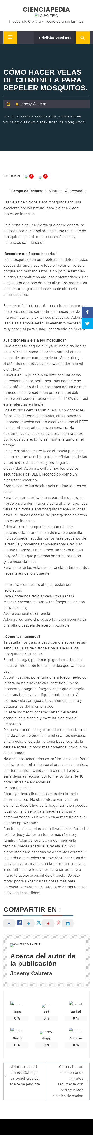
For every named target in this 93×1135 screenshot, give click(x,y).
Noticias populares (56, 37)
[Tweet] (87, 323)
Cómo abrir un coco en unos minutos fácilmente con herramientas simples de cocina (67, 1081)
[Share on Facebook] (87, 312)
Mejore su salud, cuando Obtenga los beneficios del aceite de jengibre (25, 1075)
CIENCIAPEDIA (46, 9)
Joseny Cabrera (33, 104)
